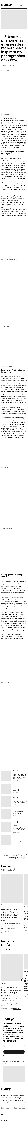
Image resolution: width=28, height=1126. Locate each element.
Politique (21, 65)
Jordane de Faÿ (17, 1008)
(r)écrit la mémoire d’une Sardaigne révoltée (11, 991)
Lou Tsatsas (19, 70)
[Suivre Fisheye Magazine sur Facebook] (2, 1114)
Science (19, 857)
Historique (13, 65)
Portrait (12, 857)
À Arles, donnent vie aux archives (11, 914)
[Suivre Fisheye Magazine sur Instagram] (5, 1114)
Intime (15, 822)
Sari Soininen (18, 147)
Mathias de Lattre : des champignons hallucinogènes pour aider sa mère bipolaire (20, 828)
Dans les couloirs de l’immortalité (19, 812)
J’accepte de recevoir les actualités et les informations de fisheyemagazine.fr (13, 1056)
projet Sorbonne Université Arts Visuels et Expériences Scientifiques (13, 132)
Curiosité (5, 65)
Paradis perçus (17, 841)
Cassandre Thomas (10, 933)
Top (25, 857)
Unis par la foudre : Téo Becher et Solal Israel (20, 802)
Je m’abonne (14, 1051)
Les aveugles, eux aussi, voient (18, 789)
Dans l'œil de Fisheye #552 (11, 1061)
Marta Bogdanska (21, 142)
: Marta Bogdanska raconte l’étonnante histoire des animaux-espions (20, 776)
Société (15, 770)
